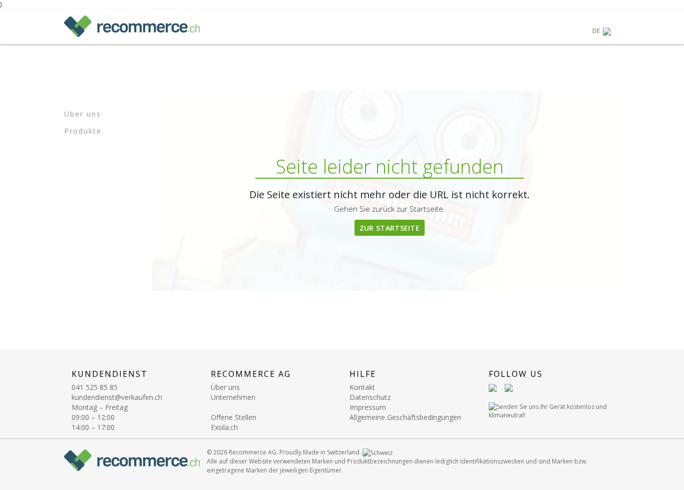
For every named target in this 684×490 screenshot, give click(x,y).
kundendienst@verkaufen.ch (117, 397)
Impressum (368, 407)
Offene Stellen (233, 417)
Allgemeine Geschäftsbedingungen (405, 417)
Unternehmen (233, 397)
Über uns (82, 114)
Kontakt (362, 387)
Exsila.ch (224, 427)
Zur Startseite (390, 228)
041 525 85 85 (95, 387)
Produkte (83, 131)
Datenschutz (370, 397)
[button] (601, 31)
